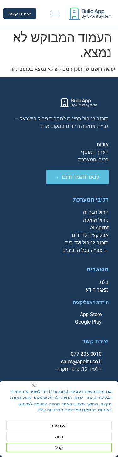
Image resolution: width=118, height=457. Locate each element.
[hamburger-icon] (55, 13)
